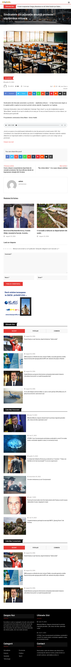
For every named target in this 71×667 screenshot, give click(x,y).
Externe (6, 653)
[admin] (18, 86)
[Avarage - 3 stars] (7, 248)
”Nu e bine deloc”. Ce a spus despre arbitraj (52, 168)
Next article (63, 166)
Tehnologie (7, 659)
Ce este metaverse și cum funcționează (39, 479)
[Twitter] (12, 157)
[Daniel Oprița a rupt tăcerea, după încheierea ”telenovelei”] (13, 343)
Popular (35, 331)
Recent (14, 331)
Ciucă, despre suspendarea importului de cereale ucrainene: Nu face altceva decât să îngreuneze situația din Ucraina (18, 170)
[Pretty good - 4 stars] (9, 248)
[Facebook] (8, 157)
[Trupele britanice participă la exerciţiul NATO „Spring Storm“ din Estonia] (15, 526)
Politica (21, 653)
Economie (22, 650)
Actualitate (8, 78)
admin (20, 181)
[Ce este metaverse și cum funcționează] (15, 485)
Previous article (9, 166)
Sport (20, 656)
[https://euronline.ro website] (16, 86)
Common (57, 331)
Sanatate (6, 656)
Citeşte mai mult (9, 142)
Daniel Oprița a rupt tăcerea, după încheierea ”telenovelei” (41, 339)
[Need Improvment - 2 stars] (5, 248)
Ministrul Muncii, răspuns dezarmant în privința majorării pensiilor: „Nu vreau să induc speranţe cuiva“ (51, 626)
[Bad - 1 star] (4, 248)
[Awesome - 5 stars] (11, 248)
